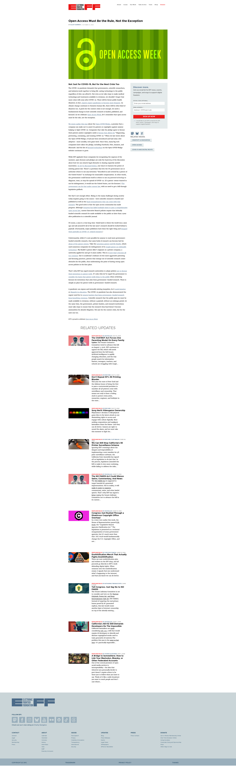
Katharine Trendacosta (113, 583)
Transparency (75, 742)
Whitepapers (105, 744)
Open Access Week (94, 115)
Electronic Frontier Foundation (84, 8)
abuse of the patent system (78, 244)
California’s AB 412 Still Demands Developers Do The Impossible (107, 625)
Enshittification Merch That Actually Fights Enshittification (109, 555)
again (112, 628)
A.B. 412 (104, 631)
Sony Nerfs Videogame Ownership (108, 410)
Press (13, 744)
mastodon (15, 720)
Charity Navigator (40, 725)
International (75, 744)
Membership (15, 742)
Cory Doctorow (110, 552)
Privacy (73, 737)
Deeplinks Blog (97, 336)
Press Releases (105, 737)
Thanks (175, 762)
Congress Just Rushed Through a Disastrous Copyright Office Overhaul (108, 515)
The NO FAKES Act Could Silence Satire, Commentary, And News (108, 477)
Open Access (137, 145)
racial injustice (120, 289)
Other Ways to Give (166, 746)
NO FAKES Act (100, 481)
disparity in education (79, 292)
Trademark (70, 762)
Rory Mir (107, 375)
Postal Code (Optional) (140, 100)
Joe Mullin (108, 336)
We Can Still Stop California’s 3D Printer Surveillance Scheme (107, 444)
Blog (102, 735)
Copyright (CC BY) (19, 762)
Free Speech (75, 735)
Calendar (44, 735)
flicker (52, 720)
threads (74, 720)
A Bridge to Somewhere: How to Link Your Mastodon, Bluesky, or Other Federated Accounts (108, 658)
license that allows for (106, 133)
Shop (156, 4)
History (44, 742)
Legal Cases (104, 742)
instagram (29, 720)
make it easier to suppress (101, 488)
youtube (44, 720)
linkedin (59, 720)
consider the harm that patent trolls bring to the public (89, 277)
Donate (162, 4)
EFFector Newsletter (107, 746)
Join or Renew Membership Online (170, 735)
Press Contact (135, 735)
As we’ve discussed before (87, 166)
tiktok (66, 720)
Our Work (133, 4)
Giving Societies (165, 740)
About (119, 4)
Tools (150, 4)
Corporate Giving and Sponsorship (170, 742)
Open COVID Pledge (103, 124)
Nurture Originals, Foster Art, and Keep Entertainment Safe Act (105, 596)
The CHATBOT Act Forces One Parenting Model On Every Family (108, 339)
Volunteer (44, 737)
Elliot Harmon (75, 24)
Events (103, 740)
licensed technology (95, 148)
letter (94, 495)
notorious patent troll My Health (109, 244)
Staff (43, 749)
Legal (13, 737)
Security (14, 740)
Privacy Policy (125, 762)
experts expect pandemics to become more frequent (101, 103)
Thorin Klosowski (110, 653)
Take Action (142, 4)
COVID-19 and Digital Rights (142, 149)
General (14, 735)
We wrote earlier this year (78, 124)
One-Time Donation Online (168, 737)
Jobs (43, 746)
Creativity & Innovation (141, 140)
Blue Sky (37, 720)
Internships (45, 744)
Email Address (138, 107)
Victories (44, 740)
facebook (22, 720)
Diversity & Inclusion (47, 751)
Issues (125, 4)
